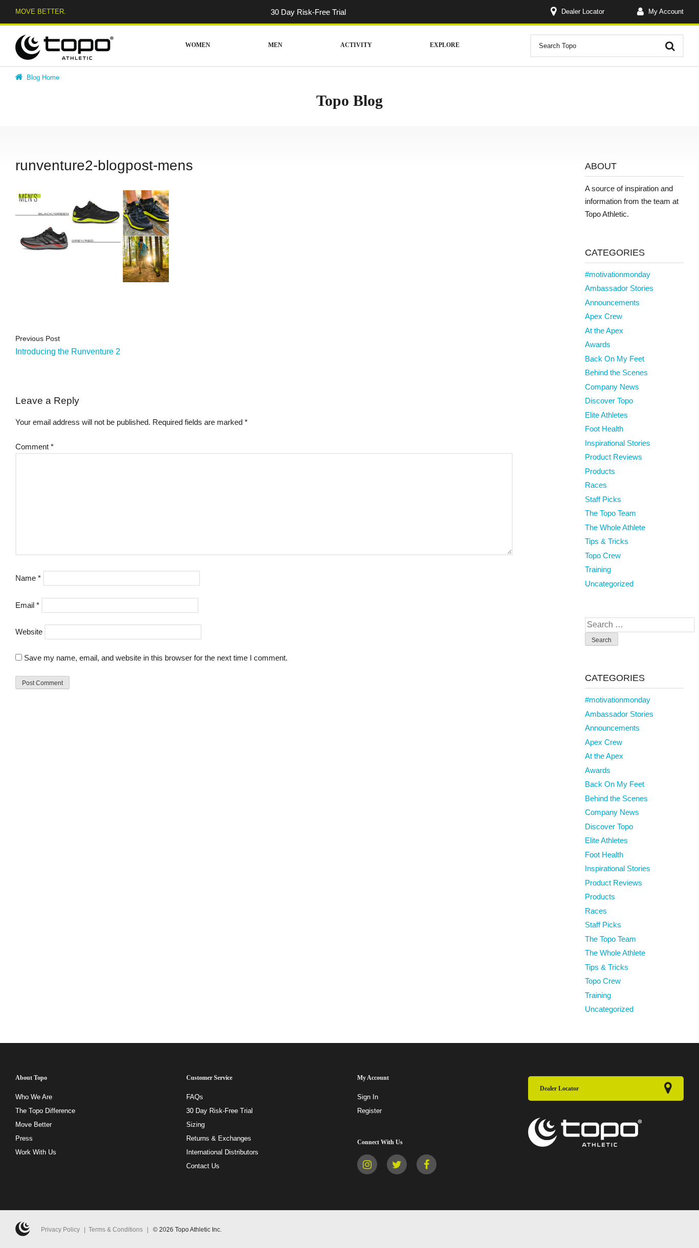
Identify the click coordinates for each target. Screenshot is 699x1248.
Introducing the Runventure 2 (67, 351)
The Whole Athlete (615, 527)
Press (24, 1138)
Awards (597, 344)
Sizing (195, 1124)
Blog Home (42, 77)
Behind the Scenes (616, 372)
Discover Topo (609, 400)
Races (596, 485)
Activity (356, 45)
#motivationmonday (617, 274)
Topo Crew (603, 555)
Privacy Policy (60, 1229)
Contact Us (203, 1166)
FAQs (194, 1097)
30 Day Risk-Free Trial (219, 1111)
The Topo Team (610, 513)
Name (28, 578)
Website (28, 631)
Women (197, 45)
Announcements (612, 302)
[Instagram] (367, 1164)
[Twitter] (397, 1164)
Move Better (33, 1124)
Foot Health (604, 428)
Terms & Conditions (116, 1229)
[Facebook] (426, 1164)
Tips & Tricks (606, 541)
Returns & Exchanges (218, 1138)
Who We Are (33, 1097)
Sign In (367, 1097)
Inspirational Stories (617, 443)
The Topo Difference (45, 1111)
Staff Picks (603, 499)
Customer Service (209, 1077)
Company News (612, 386)
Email (27, 605)
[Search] (670, 45)
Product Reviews (613, 456)
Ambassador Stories (619, 288)
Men (275, 45)
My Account (665, 11)
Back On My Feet (614, 358)
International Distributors (222, 1152)
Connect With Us (380, 1142)
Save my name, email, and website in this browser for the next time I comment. (156, 657)
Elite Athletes (606, 415)
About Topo (31, 1077)
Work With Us (35, 1152)
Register (369, 1111)
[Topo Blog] (65, 47)
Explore (445, 45)
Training (598, 569)
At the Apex (604, 330)
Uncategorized (609, 583)
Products (600, 471)
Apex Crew (603, 316)
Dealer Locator (582, 11)
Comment (34, 446)
